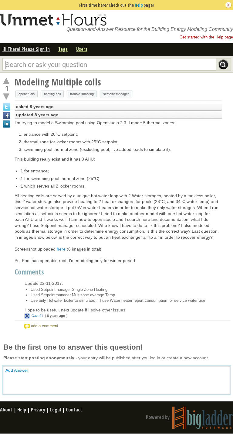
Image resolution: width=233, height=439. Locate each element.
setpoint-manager (116, 94)
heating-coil (52, 94)
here (61, 249)
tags (63, 49)
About (6, 409)
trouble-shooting (82, 94)
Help (139, 5)
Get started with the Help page (206, 37)
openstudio (27, 94)
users (81, 49)
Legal (55, 409)
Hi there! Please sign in (26, 49)
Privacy (38, 409)
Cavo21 (37, 316)
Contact (74, 409)
